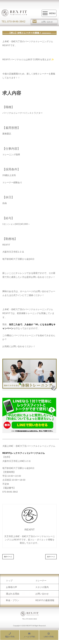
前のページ (8, 556)
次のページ (51, 556)
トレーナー (40, 580)
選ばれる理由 (12, 593)
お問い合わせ (42, 593)
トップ (9, 580)
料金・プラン (12, 600)
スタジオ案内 (42, 587)
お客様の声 (11, 587)
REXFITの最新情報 (44, 600)
